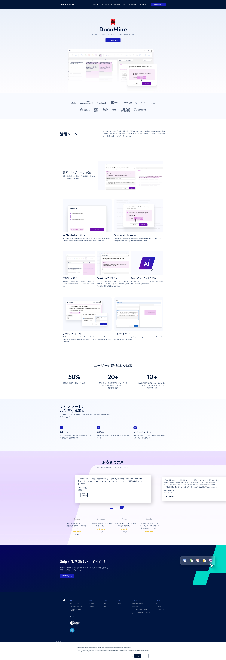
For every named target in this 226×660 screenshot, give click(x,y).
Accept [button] (137, 656)
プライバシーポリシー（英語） (139, 609)
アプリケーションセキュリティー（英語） (141, 613)
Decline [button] (145, 656)
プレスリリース (159, 606)
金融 (105, 603)
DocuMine (72, 617)
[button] (95, 4)
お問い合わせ (135, 606)
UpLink (72, 613)
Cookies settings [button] (129, 656)
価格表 (119, 603)
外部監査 (92, 603)
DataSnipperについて (137, 603)
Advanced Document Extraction (75, 610)
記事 (157, 603)
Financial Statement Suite (76, 606)
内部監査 (92, 606)
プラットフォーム (74, 603)
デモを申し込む (158, 4)
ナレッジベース (159, 610)
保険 (105, 606)
